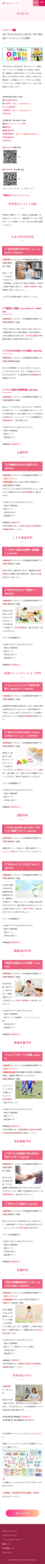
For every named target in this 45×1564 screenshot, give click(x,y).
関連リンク (6, 1544)
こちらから (13, 444)
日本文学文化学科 (11, 100)
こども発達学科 (10, 107)
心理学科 (7, 103)
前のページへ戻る (22, 1513)
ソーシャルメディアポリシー (12, 1539)
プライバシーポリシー (10, 1535)
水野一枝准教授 (22, 1000)
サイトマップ (7, 1552)
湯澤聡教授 (33, 374)
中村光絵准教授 (20, 627)
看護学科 (7, 110)
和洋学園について (8, 1548)
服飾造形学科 (9, 130)
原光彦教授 (6, 1099)
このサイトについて (9, 1531)
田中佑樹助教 (28, 492)
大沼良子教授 (23, 1228)
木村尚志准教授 (32, 335)
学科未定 (7, 113)
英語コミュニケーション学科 (15, 123)
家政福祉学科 (9, 137)
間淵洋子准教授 (30, 286)
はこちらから (14, 195)
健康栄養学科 (9, 134)
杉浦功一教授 (28, 908)
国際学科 (7, 127)
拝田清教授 (28, 716)
